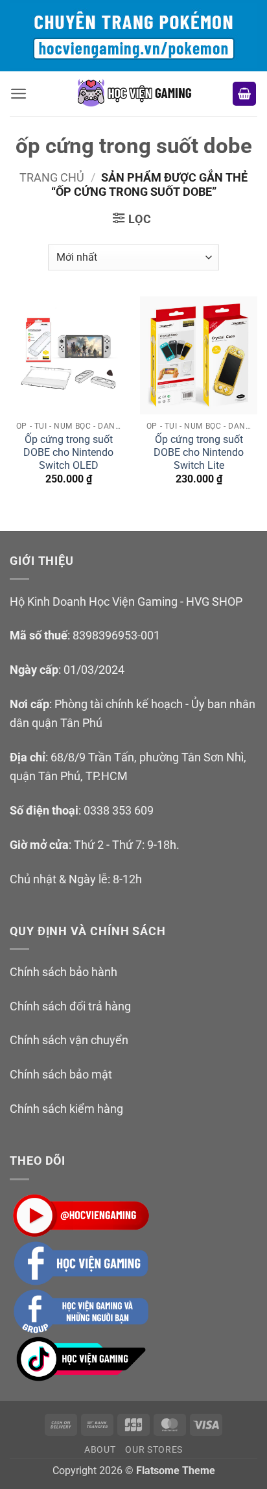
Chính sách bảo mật (61, 1074)
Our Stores (154, 1449)
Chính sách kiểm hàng (66, 1108)
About (100, 1449)
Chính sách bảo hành (63, 972)
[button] (19, 94)
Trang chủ (51, 177)
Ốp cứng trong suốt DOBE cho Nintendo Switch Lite (199, 452)
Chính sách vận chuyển (69, 1040)
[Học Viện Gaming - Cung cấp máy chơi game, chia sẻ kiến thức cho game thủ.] (133, 93)
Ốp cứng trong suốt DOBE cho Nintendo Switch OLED (68, 452)
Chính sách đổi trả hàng (70, 1006)
